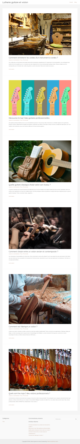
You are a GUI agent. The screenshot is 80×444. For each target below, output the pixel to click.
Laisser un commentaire (14, 60)
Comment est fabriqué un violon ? (23, 326)
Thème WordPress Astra (52, 441)
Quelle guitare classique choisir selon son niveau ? (30, 185)
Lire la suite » (11, 69)
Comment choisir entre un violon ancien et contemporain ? (33, 251)
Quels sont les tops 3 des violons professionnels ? (29, 393)
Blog (75, 2)
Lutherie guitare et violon (15, 2)
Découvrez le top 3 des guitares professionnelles (29, 118)
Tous (21, 60)
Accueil (71, 2)
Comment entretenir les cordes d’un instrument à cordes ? (33, 57)
